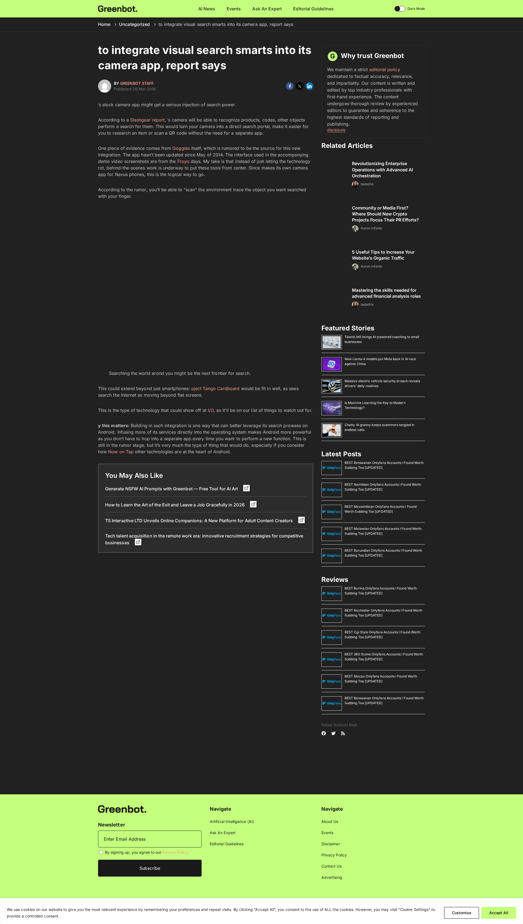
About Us (329, 821)
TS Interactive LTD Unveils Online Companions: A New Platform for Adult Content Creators (199, 520)
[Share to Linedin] (309, 86)
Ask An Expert (267, 8)
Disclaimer (330, 843)
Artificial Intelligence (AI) (232, 821)
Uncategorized (134, 24)
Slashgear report (147, 120)
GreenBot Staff (137, 83)
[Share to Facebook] (290, 86)
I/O (211, 410)
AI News (206, 8)
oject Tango (203, 388)
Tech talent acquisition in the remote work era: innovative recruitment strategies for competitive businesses (204, 539)
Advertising (331, 877)
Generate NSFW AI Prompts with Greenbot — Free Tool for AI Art (172, 488)
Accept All (498, 912)
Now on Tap (120, 451)
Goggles (181, 148)
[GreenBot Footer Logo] (122, 808)
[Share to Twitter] (299, 86)
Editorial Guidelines (313, 8)
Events (234, 8)
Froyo (183, 161)
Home (104, 24)
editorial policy (384, 69)
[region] (261, 911)
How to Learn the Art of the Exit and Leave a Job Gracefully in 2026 (175, 504)
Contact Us (331, 866)
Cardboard (228, 388)
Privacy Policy (174, 852)
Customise (461, 912)
